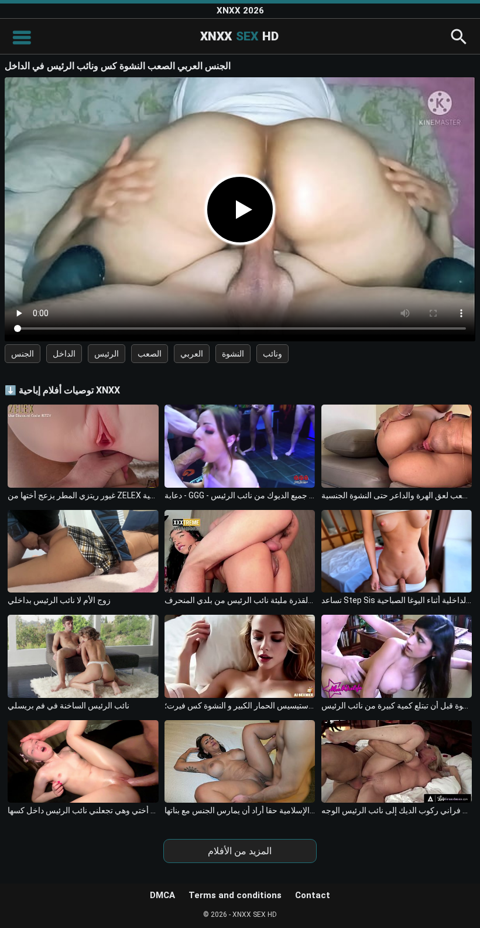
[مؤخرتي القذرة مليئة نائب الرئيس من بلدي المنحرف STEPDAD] (239, 551)
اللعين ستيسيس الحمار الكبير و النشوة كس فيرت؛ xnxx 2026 (239, 705)
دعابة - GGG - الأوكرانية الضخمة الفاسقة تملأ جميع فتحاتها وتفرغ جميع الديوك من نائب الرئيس (239, 495)
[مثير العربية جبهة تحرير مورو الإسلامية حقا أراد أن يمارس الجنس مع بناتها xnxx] (239, 761)
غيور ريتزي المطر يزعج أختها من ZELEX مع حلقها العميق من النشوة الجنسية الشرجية (83, 495)
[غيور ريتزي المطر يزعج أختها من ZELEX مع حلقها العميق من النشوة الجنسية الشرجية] (83, 446)
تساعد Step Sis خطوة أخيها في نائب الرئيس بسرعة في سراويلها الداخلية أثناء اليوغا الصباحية (396, 600)
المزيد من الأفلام (240, 851)
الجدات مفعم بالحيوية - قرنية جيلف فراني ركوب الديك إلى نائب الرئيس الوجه (396, 810)
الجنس (22, 353)
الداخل (64, 353)
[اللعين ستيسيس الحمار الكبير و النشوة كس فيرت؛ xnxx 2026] (239, 656)
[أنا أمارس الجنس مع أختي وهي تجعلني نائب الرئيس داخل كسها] (83, 761)
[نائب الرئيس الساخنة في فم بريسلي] (83, 656)
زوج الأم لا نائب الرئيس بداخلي (59, 600)
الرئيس (106, 353)
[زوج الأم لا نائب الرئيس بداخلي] (83, 551)
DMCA (162, 895)
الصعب (150, 353)
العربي (191, 353)
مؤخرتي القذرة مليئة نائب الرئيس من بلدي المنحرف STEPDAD (239, 600)
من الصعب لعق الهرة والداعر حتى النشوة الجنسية (396, 495)
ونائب (272, 353)
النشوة (233, 353)
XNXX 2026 (240, 10)
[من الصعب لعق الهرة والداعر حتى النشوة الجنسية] (396, 446)
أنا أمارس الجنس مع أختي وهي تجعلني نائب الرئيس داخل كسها (83, 810)
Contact (312, 895)
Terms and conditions (235, 895)
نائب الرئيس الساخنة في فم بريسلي (68, 705)
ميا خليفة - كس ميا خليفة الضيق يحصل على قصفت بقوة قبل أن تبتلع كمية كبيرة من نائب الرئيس (396, 705)
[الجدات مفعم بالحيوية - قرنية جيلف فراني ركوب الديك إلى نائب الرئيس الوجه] (396, 761)
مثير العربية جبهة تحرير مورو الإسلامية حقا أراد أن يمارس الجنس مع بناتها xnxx (239, 810)
